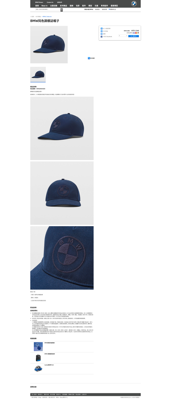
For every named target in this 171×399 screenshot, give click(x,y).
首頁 (37, 5)
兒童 (96, 5)
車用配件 (104, 5)
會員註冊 (104, 9)
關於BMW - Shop (36, 397)
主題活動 (53, 5)
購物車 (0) (113, 9)
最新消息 (46, 394)
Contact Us (50, 2)
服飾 (71, 5)
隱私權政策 (52, 397)
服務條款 (44, 397)
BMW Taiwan (39, 2)
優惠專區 (114, 5)
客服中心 (58, 394)
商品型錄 (78, 394)
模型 (90, 5)
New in (44, 5)
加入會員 (34, 394)
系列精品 (63, 5)
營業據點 (64, 394)
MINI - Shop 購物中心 (62, 397)
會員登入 (97, 9)
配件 (84, 5)
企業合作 (59, 2)
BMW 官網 (71, 394)
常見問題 (52, 394)
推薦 (104, 34)
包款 (78, 5)
